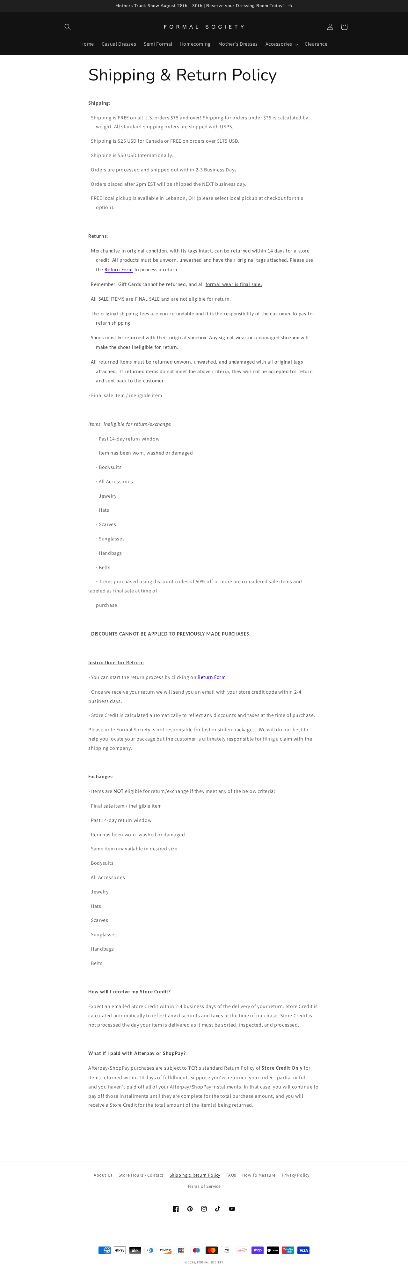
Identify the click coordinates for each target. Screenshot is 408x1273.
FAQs (231, 1175)
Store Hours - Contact (141, 1175)
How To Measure (259, 1175)
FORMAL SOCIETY (210, 1262)
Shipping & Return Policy (195, 1175)
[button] (68, 27)
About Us (103, 1175)
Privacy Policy (296, 1175)
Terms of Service (204, 1186)
